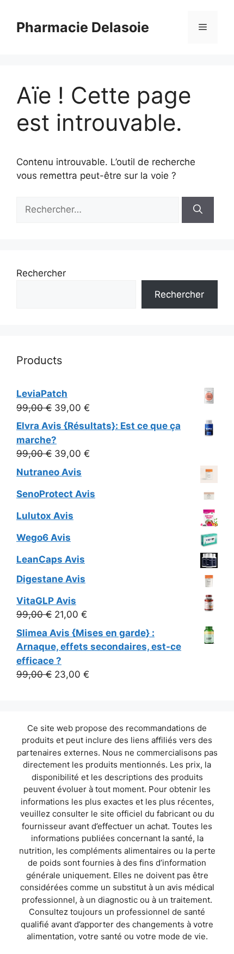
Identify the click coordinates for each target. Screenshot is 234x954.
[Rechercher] (198, 210)
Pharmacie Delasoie (82, 27)
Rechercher (41, 273)
